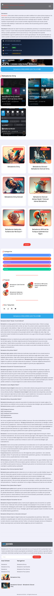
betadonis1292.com (17, 44)
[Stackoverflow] (8, 308)
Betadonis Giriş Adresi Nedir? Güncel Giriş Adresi (12, 98)
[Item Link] (13, 122)
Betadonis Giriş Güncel (14, 197)
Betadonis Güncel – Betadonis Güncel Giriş (40, 168)
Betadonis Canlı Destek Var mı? (17, 285)
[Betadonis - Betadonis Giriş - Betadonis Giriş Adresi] (14, 6)
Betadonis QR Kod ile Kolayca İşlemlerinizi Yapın (40, 231)
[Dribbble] (11, 308)
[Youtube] (15, 308)
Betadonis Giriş (14, 167)
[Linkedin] (4, 308)
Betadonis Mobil (8, 129)
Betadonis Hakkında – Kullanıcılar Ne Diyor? (13, 230)
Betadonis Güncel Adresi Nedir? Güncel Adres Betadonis (40, 199)
